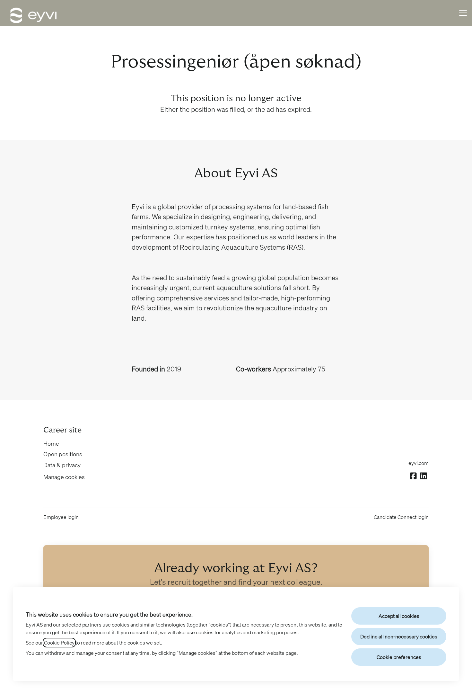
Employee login (61, 516)
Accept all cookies (399, 615)
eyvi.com (418, 463)
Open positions (62, 454)
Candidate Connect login (401, 516)
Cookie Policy (59, 642)
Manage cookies (64, 477)
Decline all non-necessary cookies (398, 636)
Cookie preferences (399, 657)
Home (51, 443)
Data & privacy (62, 465)
